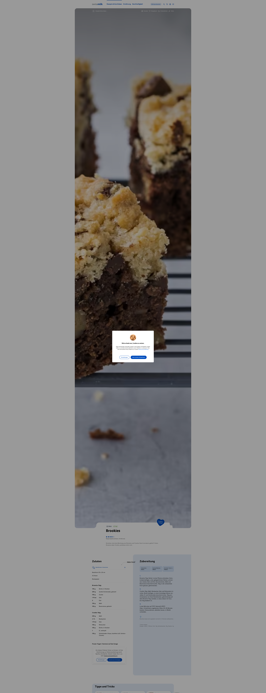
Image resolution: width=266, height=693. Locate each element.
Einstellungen (124, 357)
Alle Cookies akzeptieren (138, 357)
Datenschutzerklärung (143, 349)
